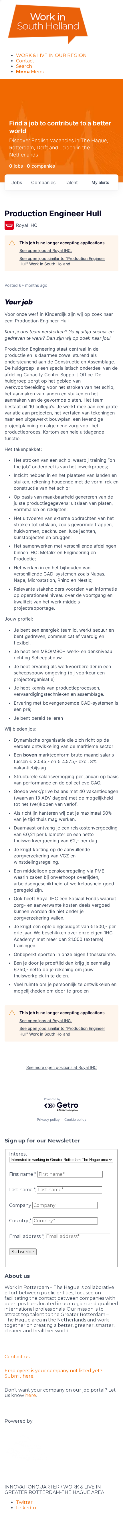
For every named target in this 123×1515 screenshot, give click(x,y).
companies (43, 182)
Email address (26, 1236)
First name (22, 1174)
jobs (16, 182)
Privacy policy (48, 1119)
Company (20, 1205)
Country (20, 1220)
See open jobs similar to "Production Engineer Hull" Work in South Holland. (62, 261)
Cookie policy (75, 1119)
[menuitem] (67, 55)
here (30, 1395)
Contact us (17, 1356)
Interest (18, 1154)
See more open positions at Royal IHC (61, 1067)
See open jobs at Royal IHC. (45, 250)
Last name (22, 1189)
